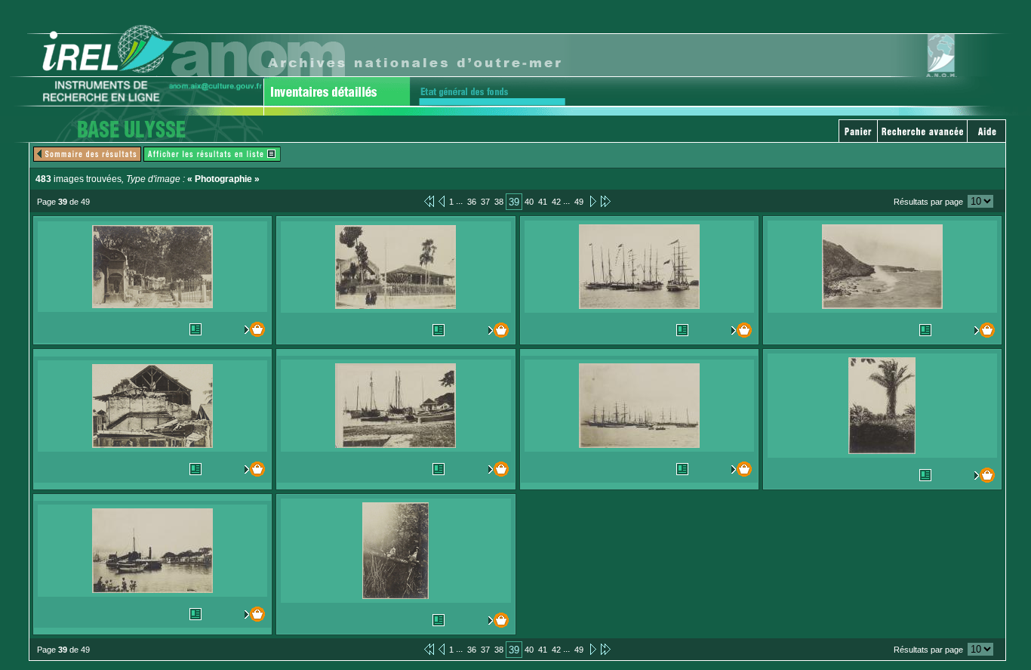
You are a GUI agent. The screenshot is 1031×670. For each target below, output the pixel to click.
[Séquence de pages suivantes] (606, 201)
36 (471, 201)
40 (529, 201)
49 (578, 201)
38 (498, 201)
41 (542, 201)
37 (485, 201)
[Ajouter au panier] (252, 329)
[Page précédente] (441, 201)
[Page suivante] (592, 201)
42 (556, 201)
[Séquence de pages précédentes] (429, 201)
